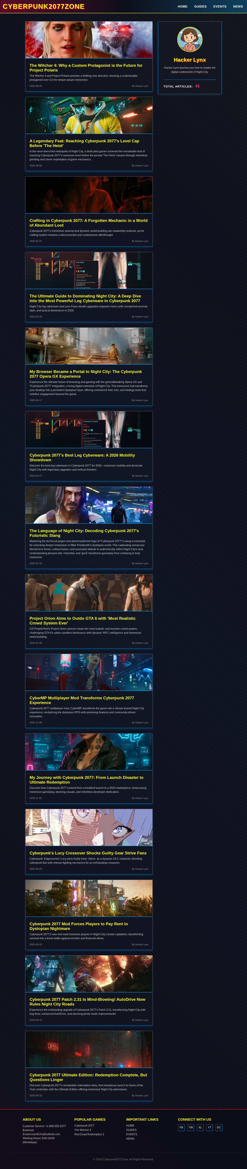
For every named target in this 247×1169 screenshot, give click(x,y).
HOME (183, 6)
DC (219, 1127)
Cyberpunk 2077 (84, 1125)
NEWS (238, 6)
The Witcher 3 (82, 1130)
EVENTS (220, 6)
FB (181, 1127)
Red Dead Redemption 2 (89, 1134)
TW (191, 1127)
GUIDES (200, 6)
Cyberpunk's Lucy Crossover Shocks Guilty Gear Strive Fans (88, 853)
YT (209, 1127)
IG (200, 1127)
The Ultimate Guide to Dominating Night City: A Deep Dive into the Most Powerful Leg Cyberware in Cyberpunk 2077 (85, 298)
